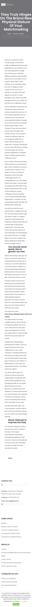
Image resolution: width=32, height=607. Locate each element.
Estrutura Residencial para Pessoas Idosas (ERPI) (16, 554)
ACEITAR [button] (16, 604)
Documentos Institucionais (10, 533)
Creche (3, 549)
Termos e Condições (8, 578)
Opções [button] (24, 601)
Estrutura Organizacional (10, 530)
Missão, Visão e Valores (9, 527)
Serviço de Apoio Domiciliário (11, 563)
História (4, 523)
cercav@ (12, 501)
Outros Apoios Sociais (9, 566)
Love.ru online (18, 34)
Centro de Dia (6, 559)
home (9, 34)
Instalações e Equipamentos (11, 537)
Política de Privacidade (9, 582)
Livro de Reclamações (8, 585)
